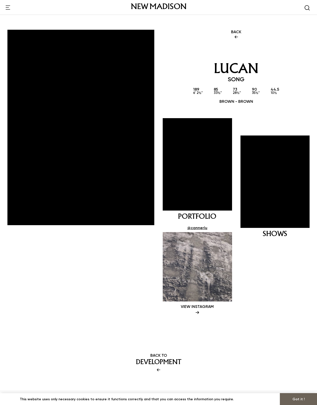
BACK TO (158, 359)
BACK (236, 31)
